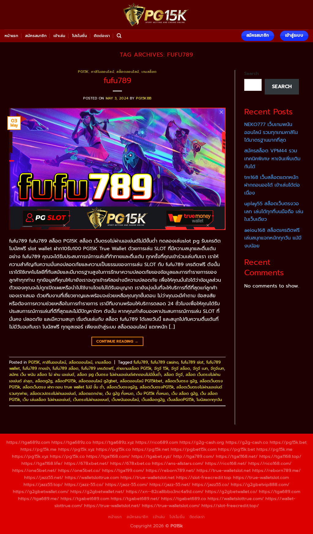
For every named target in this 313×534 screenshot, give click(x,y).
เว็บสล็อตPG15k (180, 399)
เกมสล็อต (149, 71)
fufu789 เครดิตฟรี (97, 368)
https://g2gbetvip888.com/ (260, 484)
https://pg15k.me (38, 449)
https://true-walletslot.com (261, 477)
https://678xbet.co (130, 463)
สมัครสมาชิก (35, 36)
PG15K (83, 71)
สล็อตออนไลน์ (127, 71)
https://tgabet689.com (85, 498)
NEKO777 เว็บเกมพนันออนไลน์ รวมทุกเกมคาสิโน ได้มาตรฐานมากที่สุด (271, 132)
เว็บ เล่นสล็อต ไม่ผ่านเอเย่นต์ (46, 399)
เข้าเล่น (59, 36)
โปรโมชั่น (79, 36)
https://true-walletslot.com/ (171, 505)
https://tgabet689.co (183, 498)
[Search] (119, 36)
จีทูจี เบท (200, 368)
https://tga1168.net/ (237, 456)
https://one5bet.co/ (79, 470)
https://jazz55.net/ (43, 477)
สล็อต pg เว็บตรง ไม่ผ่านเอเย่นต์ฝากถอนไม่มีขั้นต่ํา (119, 374)
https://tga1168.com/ (108, 456)
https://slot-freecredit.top (203, 477)
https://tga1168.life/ (42, 463)
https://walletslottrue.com (92, 477)
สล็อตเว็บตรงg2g (122, 387)
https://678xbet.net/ (86, 463)
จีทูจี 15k (161, 368)
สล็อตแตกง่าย (90, 393)
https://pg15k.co (113, 449)
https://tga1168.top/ (280, 456)
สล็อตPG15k (65, 381)
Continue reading (117, 341)
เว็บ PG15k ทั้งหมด (152, 393)
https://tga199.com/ (123, 470)
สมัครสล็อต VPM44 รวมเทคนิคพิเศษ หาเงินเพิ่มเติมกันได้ (272, 158)
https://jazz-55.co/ (84, 484)
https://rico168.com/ (270, 463)
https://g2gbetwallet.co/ (231, 491)
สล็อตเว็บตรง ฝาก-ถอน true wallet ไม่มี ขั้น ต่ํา (63, 387)
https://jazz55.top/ (43, 484)
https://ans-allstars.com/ (178, 463)
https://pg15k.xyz (76, 449)
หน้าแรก (11, 36)
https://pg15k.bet (288, 442)
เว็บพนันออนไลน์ (125, 399)
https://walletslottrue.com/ (236, 498)
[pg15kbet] (156, 14)
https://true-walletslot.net (224, 470)
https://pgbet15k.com (193, 449)
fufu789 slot (192, 362)
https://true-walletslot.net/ (112, 505)
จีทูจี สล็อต (180, 368)
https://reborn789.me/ (276, 470)
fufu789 (117, 81)
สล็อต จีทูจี (173, 374)
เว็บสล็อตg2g (153, 399)
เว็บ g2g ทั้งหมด (119, 393)
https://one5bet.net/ (34, 470)
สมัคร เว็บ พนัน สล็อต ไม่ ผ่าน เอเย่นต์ (41, 374)
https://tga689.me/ (38, 498)
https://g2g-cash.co (247, 442)
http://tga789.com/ (193, 456)
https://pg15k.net (150, 449)
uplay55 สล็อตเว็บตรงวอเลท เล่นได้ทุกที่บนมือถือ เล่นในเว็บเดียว (273, 211)
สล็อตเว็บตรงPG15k (157, 387)
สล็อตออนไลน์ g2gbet (98, 381)
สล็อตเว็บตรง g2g (181, 381)
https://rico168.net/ (226, 463)
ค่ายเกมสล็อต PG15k (133, 368)
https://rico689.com (156, 442)
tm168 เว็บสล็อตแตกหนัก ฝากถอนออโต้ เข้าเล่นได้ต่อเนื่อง (272, 185)
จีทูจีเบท (217, 368)
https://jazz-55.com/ (126, 484)
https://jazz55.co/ (210, 484)
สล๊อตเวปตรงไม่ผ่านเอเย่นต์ (53, 393)
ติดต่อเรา (102, 36)
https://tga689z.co (71, 442)
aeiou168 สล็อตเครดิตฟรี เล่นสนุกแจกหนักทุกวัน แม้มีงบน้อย (272, 238)
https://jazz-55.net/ (169, 484)
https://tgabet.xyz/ (151, 456)
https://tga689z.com (28, 442)
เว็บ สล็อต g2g (184, 393)
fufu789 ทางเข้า (36, 368)
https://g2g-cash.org (201, 442)
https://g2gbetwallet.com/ (41, 491)
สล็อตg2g (43, 381)
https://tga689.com (279, 491)
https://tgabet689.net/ (135, 498)
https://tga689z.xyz (113, 442)
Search (251, 73)
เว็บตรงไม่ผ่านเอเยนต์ (91, 399)
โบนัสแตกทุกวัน (209, 399)
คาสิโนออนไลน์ (102, 71)
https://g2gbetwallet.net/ (97, 491)
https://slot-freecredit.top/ (230, 505)
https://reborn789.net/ (170, 470)
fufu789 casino (164, 362)
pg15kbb (144, 98)
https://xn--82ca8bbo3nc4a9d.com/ (165, 491)
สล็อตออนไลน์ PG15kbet (141, 381)
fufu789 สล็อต (66, 368)
